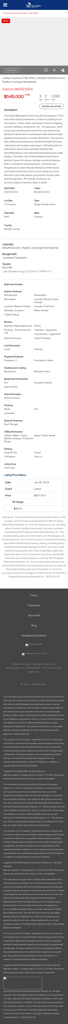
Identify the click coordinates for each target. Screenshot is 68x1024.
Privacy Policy (43, 664)
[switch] (46, 70)
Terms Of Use (21, 664)
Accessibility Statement (23, 668)
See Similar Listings (51, 106)
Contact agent (11, 70)
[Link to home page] (34, 5)
